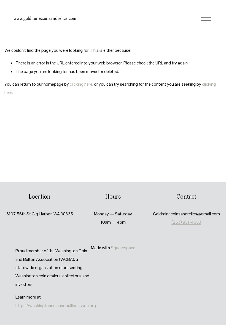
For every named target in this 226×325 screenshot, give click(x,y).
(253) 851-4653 (186, 222)
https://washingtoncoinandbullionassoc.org (55, 305)
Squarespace (123, 248)
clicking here (81, 84)
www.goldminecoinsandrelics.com (45, 18)
